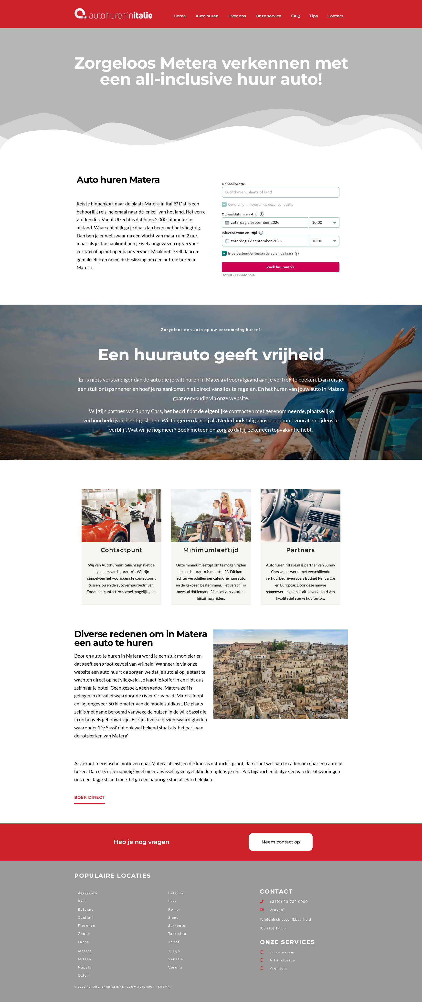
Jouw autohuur (141, 986)
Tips (313, 16)
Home (180, 16)
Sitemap (165, 986)
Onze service (268, 16)
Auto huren (207, 16)
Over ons (237, 16)
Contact (335, 16)
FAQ (295, 16)
